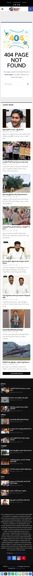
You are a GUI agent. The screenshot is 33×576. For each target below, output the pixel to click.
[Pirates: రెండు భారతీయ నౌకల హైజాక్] (5, 400)
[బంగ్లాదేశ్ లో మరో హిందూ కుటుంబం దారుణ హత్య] (16, 150)
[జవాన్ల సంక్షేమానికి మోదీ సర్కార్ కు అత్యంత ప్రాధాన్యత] (5, 440)
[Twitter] (14, 558)
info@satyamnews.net (20, 553)
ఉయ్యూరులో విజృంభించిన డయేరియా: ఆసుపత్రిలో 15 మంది (16, 227)
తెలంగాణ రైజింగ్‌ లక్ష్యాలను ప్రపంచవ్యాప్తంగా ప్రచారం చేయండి (16, 262)
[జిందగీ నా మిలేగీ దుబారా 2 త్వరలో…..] (5, 493)
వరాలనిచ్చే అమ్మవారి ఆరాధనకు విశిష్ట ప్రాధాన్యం (21, 469)
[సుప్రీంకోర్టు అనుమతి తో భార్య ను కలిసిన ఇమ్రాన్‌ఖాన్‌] (5, 409)
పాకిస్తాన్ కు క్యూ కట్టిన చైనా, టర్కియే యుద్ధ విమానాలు (16, 362)
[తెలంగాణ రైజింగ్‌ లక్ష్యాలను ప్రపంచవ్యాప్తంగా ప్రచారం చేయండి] (16, 250)
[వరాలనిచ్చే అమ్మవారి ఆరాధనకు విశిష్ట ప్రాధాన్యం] (5, 471)
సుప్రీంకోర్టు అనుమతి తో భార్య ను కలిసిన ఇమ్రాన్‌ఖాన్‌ (19, 408)
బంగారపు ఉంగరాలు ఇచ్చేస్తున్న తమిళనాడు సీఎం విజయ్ (21, 429)
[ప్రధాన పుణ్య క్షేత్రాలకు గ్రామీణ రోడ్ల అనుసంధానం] (16, 183)
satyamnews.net (13, 566)
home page (9, 74)
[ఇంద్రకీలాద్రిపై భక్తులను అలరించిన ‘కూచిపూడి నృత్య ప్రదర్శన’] (5, 462)
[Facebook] (9, 558)
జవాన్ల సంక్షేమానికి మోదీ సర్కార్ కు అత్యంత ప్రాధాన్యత (19, 439)
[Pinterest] (24, 558)
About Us (9, 2)
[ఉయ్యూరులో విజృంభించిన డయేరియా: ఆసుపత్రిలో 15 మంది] (16, 215)
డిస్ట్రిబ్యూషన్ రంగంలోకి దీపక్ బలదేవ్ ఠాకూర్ (20, 500)
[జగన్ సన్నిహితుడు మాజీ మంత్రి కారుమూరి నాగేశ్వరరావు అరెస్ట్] (16, 284)
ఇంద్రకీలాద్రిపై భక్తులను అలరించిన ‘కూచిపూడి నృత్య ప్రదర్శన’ (20, 460)
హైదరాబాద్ (6, 242)
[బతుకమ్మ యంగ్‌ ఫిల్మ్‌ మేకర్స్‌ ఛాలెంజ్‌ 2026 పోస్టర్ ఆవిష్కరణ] (5, 483)
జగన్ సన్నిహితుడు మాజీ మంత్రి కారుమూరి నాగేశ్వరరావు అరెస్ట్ (16, 296)
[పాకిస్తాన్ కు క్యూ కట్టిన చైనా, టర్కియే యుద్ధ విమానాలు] (16, 351)
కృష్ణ (4, 208)
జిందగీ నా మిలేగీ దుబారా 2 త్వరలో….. (19, 491)
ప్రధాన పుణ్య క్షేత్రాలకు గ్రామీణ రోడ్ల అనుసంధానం (15, 194)
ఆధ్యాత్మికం (6, 175)
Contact (24, 2)
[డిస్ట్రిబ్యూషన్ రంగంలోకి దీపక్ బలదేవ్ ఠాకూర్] (5, 502)
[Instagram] (19, 558)
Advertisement (17, 2)
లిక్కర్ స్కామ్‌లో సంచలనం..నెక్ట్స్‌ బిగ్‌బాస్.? (13, 129)
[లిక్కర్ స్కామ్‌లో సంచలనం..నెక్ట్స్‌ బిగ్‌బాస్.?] (16, 118)
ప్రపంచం (5, 143)
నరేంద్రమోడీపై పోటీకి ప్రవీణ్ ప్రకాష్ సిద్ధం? (13, 329)
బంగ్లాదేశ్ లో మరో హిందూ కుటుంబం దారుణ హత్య (15, 162)
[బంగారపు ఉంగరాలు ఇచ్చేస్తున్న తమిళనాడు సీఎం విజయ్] (5, 431)
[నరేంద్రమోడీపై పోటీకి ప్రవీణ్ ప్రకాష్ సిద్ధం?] (16, 318)
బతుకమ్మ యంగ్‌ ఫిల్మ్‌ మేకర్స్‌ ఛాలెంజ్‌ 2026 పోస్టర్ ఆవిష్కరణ (20, 482)
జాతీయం (5, 311)
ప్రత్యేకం (5, 276)
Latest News (8, 104)
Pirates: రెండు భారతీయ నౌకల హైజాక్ (19, 398)
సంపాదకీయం (6, 110)
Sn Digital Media (20, 568)
